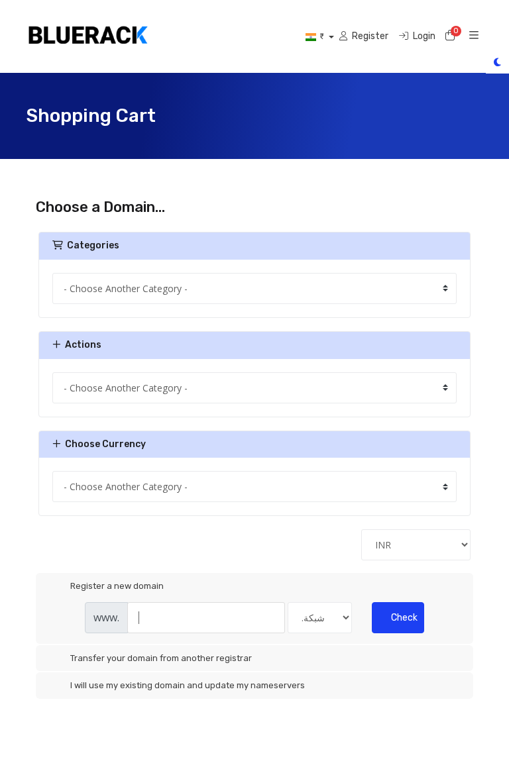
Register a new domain (117, 586)
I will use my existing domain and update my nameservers (187, 685)
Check (404, 617)
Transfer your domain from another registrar (161, 658)
